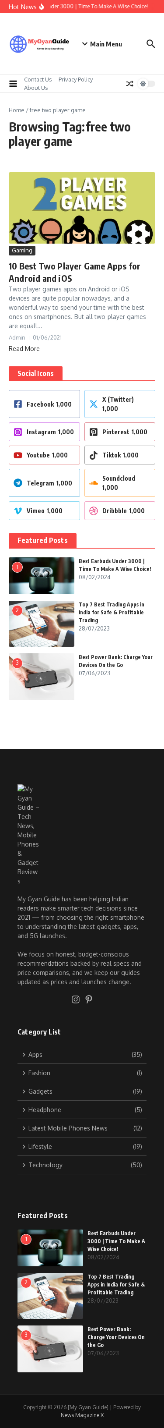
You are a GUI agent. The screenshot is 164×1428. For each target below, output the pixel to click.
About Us (36, 87)
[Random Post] (129, 83)
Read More (24, 348)
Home (16, 109)
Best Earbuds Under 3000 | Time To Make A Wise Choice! (116, 1241)
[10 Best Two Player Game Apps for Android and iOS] (82, 208)
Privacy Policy (76, 79)
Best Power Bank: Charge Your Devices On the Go (116, 1337)
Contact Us (38, 79)
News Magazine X (82, 1415)
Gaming (22, 250)
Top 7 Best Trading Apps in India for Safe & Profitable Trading (111, 612)
